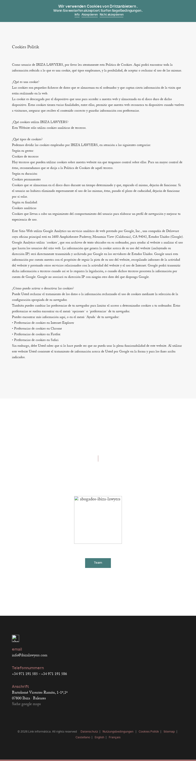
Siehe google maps (26, 704)
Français (114, 737)
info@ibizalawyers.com (29, 655)
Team (98, 562)
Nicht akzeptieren (112, 14)
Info (77, 14)
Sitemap (169, 731)
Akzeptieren (90, 14)
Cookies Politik (149, 731)
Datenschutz (89, 731)
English (99, 737)
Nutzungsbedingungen (118, 731)
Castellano (83, 737)
